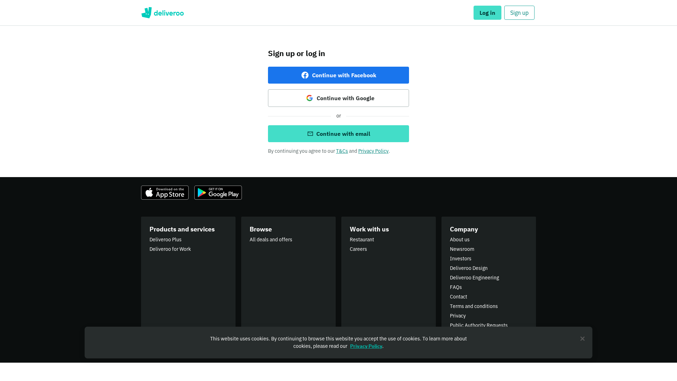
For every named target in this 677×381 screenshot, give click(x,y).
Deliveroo (162, 12)
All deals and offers (271, 239)
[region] (338, 342)
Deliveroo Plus (166, 239)
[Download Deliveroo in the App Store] (165, 193)
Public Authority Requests (479, 325)
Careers (358, 249)
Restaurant (362, 239)
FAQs (456, 287)
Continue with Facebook (344, 75)
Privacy (458, 316)
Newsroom (462, 249)
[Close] (582, 338)
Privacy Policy (373, 151)
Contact (458, 297)
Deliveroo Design (469, 268)
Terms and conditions (474, 306)
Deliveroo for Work (170, 249)
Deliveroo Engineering (474, 277)
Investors (460, 258)
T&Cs (342, 151)
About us (460, 239)
